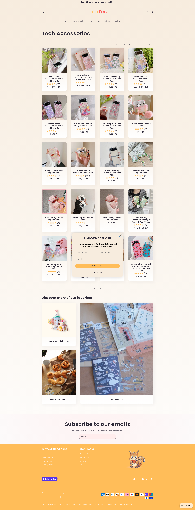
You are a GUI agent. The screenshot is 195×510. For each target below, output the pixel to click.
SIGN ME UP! (97, 266)
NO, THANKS (97, 272)
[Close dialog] (120, 235)
